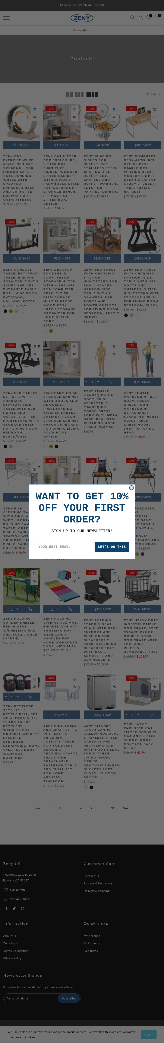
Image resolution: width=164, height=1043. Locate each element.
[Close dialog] (131, 488)
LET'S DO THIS (112, 547)
